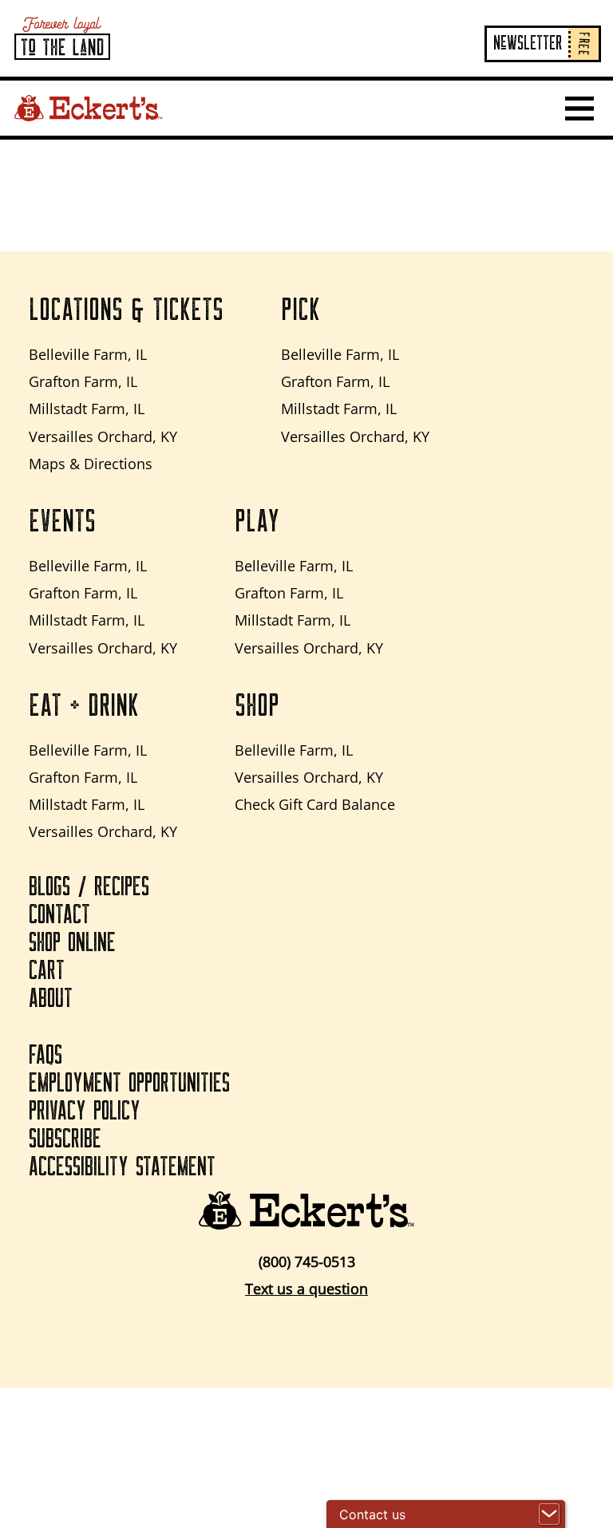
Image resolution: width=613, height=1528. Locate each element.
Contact (59, 915)
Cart (47, 971)
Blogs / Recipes (89, 887)
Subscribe (65, 1139)
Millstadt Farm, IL (86, 408)
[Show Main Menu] (579, 108)
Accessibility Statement (122, 1167)
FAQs (45, 1055)
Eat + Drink (84, 706)
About (51, 999)
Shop (257, 706)
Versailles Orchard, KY (103, 436)
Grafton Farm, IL (83, 381)
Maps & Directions (90, 463)
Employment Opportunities (129, 1083)
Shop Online (72, 943)
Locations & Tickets (126, 310)
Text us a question (306, 1288)
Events (62, 522)
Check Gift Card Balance (315, 804)
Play (257, 522)
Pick (300, 310)
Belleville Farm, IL (88, 354)
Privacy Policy (84, 1111)
